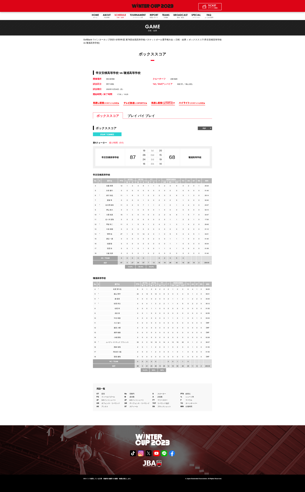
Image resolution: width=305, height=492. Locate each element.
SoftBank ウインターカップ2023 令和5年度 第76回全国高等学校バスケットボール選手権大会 (128, 39)
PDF (204, 128)
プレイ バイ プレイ (141, 115)
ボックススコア (108, 115)
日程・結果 (180, 39)
